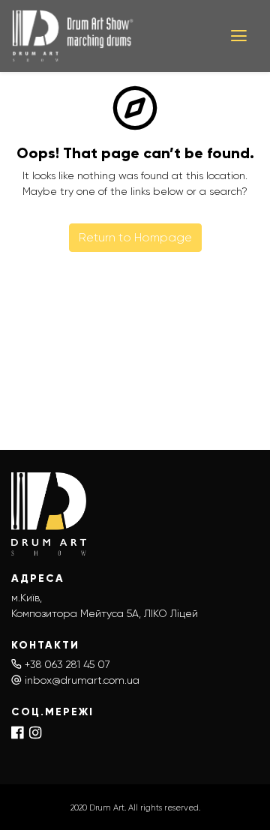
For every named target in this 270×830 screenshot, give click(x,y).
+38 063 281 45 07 (67, 664)
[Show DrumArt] (110, 36)
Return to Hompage (135, 237)
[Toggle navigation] (239, 35)
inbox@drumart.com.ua (82, 680)
